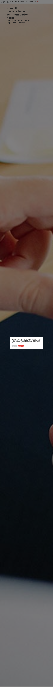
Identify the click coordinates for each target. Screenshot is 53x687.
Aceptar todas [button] (21, 346)
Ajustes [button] (14, 346)
